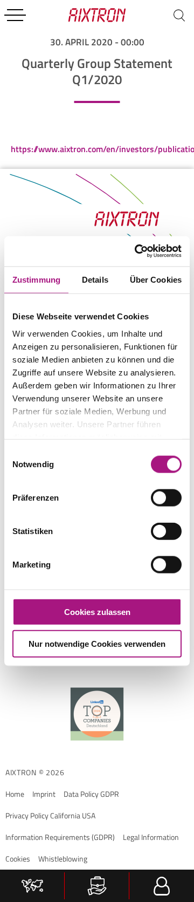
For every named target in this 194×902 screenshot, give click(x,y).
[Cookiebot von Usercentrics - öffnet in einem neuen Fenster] (137, 251)
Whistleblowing (62, 858)
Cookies (17, 858)
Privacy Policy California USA (50, 815)
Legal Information (151, 837)
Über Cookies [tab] (156, 279)
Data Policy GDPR (91, 794)
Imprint (44, 794)
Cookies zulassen (97, 612)
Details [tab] (95, 279)
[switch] (166, 498)
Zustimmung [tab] (36, 279)
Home (14, 794)
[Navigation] (15, 15)
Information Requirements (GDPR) (60, 837)
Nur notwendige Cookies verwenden (97, 643)
